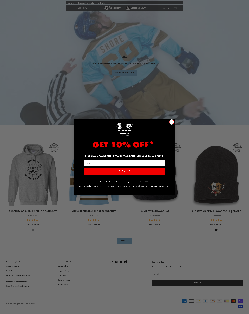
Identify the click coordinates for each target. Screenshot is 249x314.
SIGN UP (124, 171)
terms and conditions (129, 186)
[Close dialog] (172, 122)
